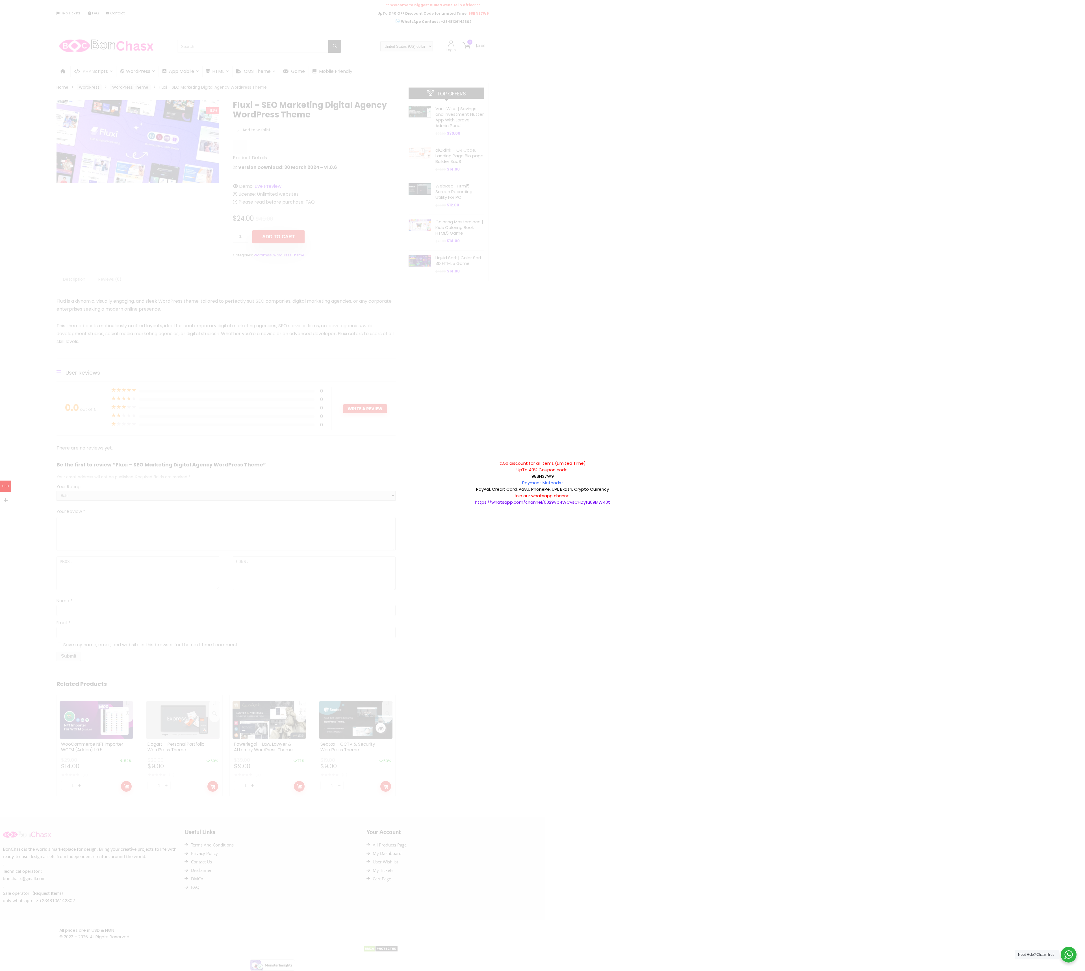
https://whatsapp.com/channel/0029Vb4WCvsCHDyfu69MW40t (542, 502)
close (613, 457)
